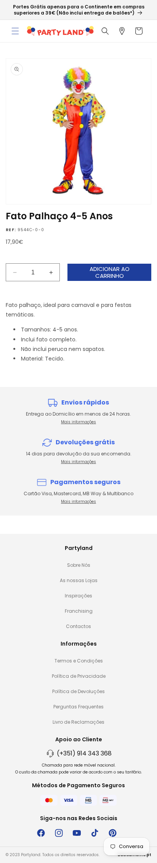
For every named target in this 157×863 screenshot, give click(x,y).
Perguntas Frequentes (78, 706)
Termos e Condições (78, 660)
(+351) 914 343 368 (84, 753)
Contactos (78, 626)
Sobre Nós (78, 565)
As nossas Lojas (79, 580)
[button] (15, 31)
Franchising (79, 611)
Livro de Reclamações (78, 722)
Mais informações (78, 422)
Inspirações (78, 595)
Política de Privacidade (79, 676)
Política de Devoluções (78, 691)
